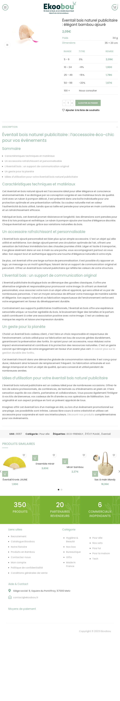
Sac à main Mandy (105, 479)
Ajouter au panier (88, 103)
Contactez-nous (21, 557)
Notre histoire (19, 547)
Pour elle (44, 434)
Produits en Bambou (23, 552)
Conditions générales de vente (29, 573)
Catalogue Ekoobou (23, 541)
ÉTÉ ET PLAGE (92, 434)
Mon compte (18, 562)
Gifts (69, 557)
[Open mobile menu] (5, 7)
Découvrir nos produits (80, 414)
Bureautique (73, 552)
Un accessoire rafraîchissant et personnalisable (33, 161)
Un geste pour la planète (19, 171)
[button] (35, 458)
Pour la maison (101, 553)
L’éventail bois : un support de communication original (37, 166)
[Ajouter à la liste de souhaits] (23, 455)
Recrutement (18, 536)
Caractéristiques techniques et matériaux (30, 156)
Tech (95, 558)
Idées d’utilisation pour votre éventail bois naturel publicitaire (41, 176)
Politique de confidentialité (27, 567)
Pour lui (96, 548)
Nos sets (97, 543)
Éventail (106, 434)
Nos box (71, 547)
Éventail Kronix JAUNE (15, 479)
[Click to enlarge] (7, 45)
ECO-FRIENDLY (75, 434)
